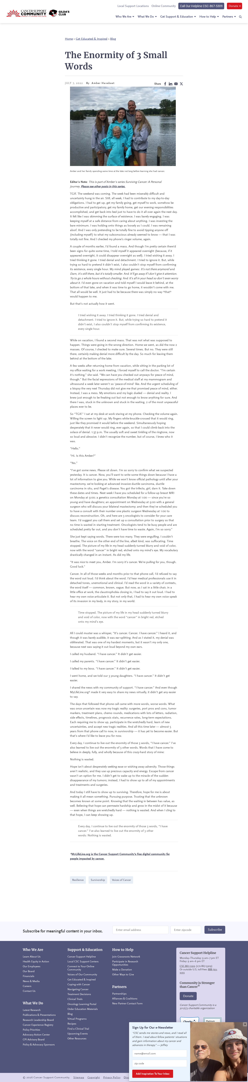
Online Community (163, 6)
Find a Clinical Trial (78, 1028)
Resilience (78, 879)
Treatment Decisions (79, 994)
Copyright (94, 1077)
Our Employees (31, 966)
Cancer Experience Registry (38, 1024)
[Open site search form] (240, 17)
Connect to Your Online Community (80, 968)
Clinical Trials (74, 999)
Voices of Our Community (82, 974)
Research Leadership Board (38, 1020)
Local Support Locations (133, 6)
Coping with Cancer (78, 984)
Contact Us (29, 991)
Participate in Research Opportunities (125, 963)
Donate (233, 6)
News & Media (31, 981)
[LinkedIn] (169, 84)
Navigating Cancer (77, 989)
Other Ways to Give (123, 974)
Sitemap (78, 1077)
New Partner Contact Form (127, 1003)
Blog (113, 38)
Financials (28, 976)
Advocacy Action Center (36, 1034)
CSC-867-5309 (187, 966)
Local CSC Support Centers (83, 961)
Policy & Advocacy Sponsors (39, 1044)
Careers (27, 986)
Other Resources (76, 1038)
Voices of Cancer (121, 879)
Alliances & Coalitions (124, 998)
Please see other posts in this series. (103, 186)
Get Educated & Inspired (91, 38)
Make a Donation (122, 969)
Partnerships (119, 993)
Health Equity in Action (36, 961)
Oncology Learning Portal (81, 1004)
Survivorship (98, 879)
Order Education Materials (82, 1009)
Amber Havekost (103, 83)
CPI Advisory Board (34, 1039)
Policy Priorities (31, 1029)
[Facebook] (164, 84)
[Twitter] (180, 84)
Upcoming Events (77, 1033)
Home (69, 38)
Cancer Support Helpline (81, 956)
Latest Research (32, 1010)
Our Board (29, 971)
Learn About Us (31, 956)
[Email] (175, 84)
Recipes (71, 1023)
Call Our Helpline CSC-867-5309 (201, 6)
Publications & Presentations (39, 1014)
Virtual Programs (77, 1018)
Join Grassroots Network (126, 956)
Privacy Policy (111, 1077)
